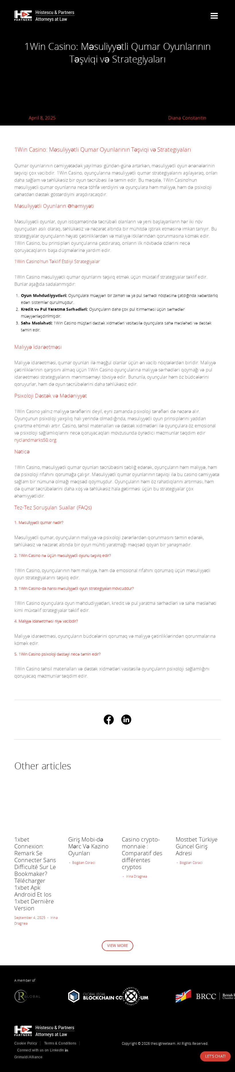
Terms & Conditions (60, 1043)
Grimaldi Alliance (28, 1057)
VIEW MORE (117, 945)
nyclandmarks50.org (35, 440)
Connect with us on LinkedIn (41, 1050)
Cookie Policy (25, 1043)
